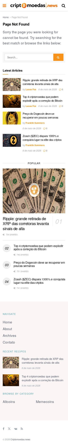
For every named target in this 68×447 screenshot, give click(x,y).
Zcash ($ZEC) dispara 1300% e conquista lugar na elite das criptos (42, 138)
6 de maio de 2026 (47, 89)
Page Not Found (20, 17)
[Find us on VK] (15, 428)
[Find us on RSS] (22, 428)
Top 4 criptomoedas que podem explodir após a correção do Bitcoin (42, 98)
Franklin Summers (35, 122)
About (7, 328)
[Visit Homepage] (34, 5)
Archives (9, 335)
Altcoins (9, 401)
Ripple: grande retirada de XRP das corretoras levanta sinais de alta (43, 82)
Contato (9, 342)
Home (6, 17)
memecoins (45, 401)
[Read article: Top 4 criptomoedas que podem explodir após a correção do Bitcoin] (12, 101)
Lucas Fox (31, 89)
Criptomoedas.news (20, 439)
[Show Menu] (4, 5)
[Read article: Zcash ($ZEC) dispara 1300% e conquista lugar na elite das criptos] (12, 140)
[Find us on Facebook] (3, 428)
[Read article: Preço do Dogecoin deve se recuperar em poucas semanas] (12, 118)
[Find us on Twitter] (9, 428)
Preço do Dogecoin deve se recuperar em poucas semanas (40, 115)
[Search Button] (63, 5)
